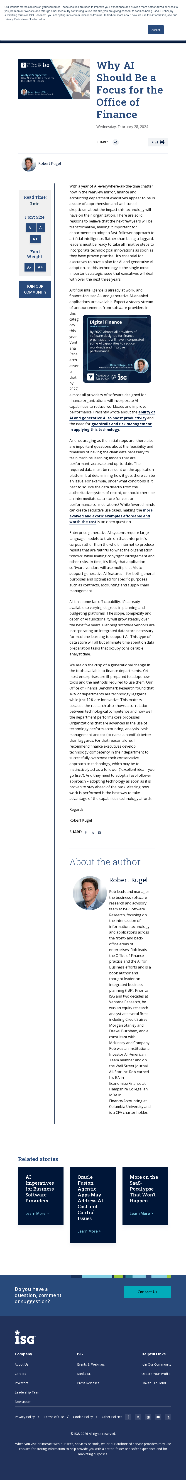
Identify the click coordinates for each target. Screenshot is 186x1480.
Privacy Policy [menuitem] (25, 1417)
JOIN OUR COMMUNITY (35, 289)
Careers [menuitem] (20, 1373)
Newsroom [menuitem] (23, 1401)
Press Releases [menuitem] (88, 1383)
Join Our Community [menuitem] (156, 1364)
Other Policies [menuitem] (112, 1417)
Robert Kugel (128, 879)
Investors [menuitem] (21, 1383)
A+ (35, 239)
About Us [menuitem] (21, 1364)
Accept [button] (156, 30)
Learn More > (37, 1213)
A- (31, 227)
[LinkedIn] (100, 832)
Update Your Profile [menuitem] (156, 1373)
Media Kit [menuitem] (84, 1373)
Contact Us (147, 1291)
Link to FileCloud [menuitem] (154, 1383)
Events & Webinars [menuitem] (91, 1364)
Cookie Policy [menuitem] (83, 1417)
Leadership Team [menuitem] (27, 1392)
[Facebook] (86, 831)
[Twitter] (93, 832)
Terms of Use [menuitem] (54, 1417)
